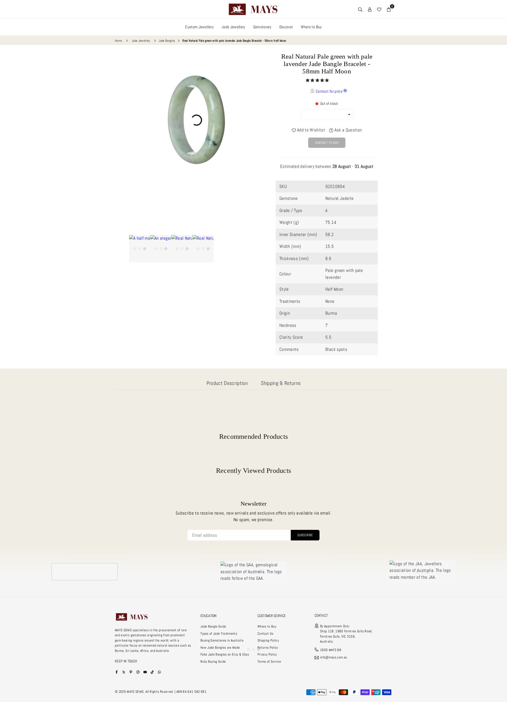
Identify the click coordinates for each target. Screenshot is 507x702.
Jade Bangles (167, 41)
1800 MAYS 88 (330, 650)
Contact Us (265, 633)
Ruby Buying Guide (213, 661)
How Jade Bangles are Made (220, 647)
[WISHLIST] (379, 9)
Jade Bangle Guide (213, 626)
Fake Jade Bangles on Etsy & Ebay (224, 654)
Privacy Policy (267, 654)
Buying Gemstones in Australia (221, 640)
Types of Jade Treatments (218, 633)
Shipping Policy (268, 640)
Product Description (227, 383)
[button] (318, 80)
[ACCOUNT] (369, 9)
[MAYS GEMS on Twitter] (123, 672)
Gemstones (262, 26)
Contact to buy (327, 142)
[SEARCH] (360, 9)
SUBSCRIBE (305, 535)
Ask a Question (347, 130)
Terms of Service (269, 661)
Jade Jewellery (233, 26)
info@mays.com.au (333, 657)
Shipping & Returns (281, 383)
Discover (286, 26)
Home (118, 41)
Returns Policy (267, 647)
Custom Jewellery (199, 26)
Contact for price (329, 91)
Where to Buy (311, 26)
